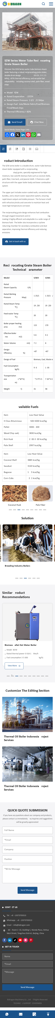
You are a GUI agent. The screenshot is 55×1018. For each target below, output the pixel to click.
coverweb (37, 1003)
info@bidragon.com (21, 925)
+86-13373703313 (18, 915)
